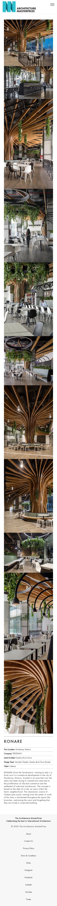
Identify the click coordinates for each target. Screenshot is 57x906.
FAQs (28, 863)
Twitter (28, 899)
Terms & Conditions (28, 856)
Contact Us (28, 841)
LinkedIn (28, 885)
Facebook (28, 878)
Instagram (28, 870)
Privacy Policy (28, 848)
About (28, 834)
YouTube (28, 892)
